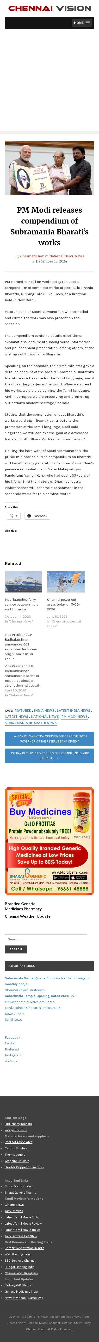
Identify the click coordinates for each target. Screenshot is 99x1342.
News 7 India (14, 1014)
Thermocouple (15, 1154)
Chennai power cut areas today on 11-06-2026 (63, 604)
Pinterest (12, 1049)
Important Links (21, 965)
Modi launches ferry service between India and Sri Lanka (21, 604)
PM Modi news (74, 717)
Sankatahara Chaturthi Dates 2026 (32, 1008)
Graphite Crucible (17, 1161)
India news (44, 710)
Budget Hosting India (19, 1267)
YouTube (11, 1061)
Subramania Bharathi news (31, 723)
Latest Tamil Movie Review (23, 1223)
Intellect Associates (18, 1142)
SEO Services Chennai (20, 1260)
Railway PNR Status (18, 1285)
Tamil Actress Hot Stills (21, 1236)
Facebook (12, 1037)
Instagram (13, 1055)
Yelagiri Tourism (16, 1130)
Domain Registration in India (24, 1248)
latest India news (73, 710)
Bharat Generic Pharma (20, 1192)
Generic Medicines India (21, 1291)
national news (45, 717)
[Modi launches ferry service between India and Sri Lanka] (23, 581)
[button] (82, 23)
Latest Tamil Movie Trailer (22, 1230)
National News (61, 256)
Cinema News (14, 1205)
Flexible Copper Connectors (24, 1167)
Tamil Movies (14, 1211)
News (79, 256)
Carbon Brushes (16, 1148)
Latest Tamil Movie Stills (22, 1217)
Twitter (10, 1043)
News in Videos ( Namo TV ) (24, 1298)
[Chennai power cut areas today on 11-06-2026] (66, 581)
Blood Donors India (18, 1186)
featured (22, 710)
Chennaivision (32, 256)
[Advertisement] (49, 81)
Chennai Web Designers (21, 1273)
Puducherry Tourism (18, 1124)
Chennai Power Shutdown (25, 990)
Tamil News (13, 1020)
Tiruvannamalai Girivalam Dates (30, 1002)
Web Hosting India (18, 1254)
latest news (16, 717)
